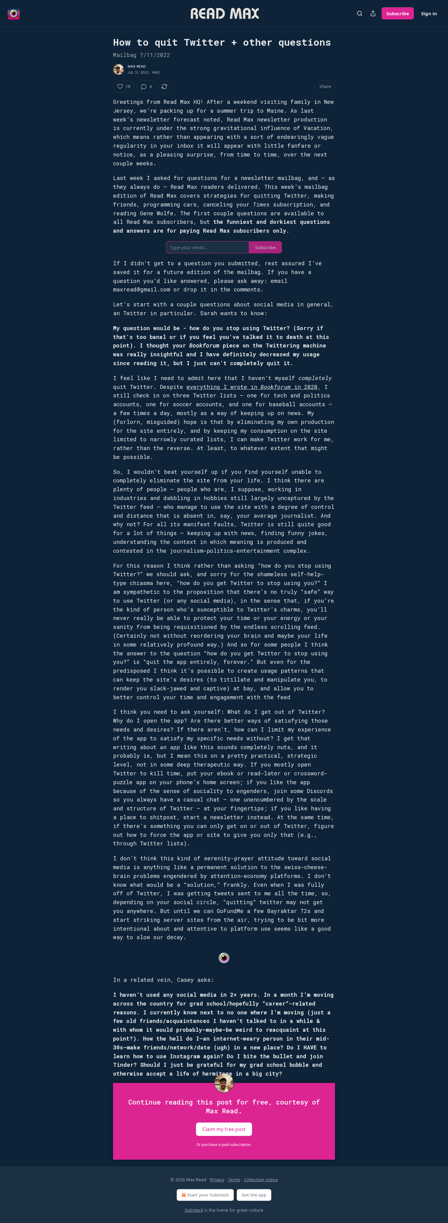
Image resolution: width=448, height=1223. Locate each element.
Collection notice (261, 1179)
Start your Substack (208, 1195)
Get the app (254, 1195)
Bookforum (277, 386)
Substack (194, 1210)
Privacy (217, 1179)
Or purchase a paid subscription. (224, 1144)
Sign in (429, 13)
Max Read (137, 66)
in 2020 (306, 386)
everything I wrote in (224, 386)
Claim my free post (224, 1129)
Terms (234, 1179)
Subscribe (397, 13)
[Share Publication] (373, 13)
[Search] (360, 13)
